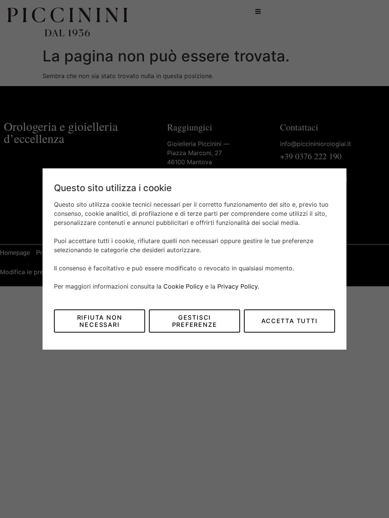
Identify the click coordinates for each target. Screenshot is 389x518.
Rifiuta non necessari (99, 321)
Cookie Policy (183, 286)
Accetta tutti (289, 321)
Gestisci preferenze (194, 321)
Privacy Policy (237, 286)
